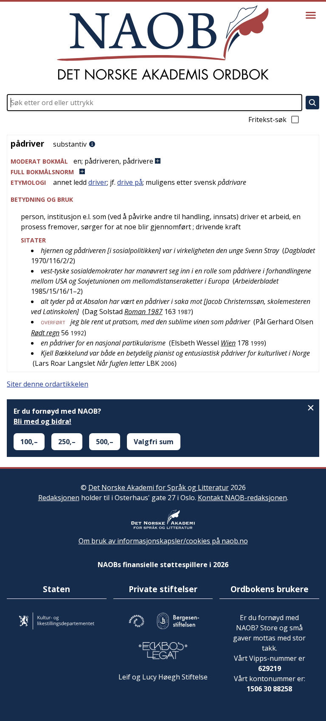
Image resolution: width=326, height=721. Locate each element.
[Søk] (312, 102)
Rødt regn (45, 332)
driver (97, 182)
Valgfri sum (154, 441)
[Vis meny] (311, 15)
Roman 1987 (143, 311)
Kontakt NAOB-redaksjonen (242, 497)
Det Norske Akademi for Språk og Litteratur (158, 487)
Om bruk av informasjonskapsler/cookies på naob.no (163, 541)
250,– (67, 441)
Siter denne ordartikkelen (47, 384)
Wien (228, 343)
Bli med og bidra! (42, 421)
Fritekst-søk (267, 119)
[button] (163, 161)
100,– (29, 441)
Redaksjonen (58, 497)
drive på (130, 182)
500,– (104, 441)
